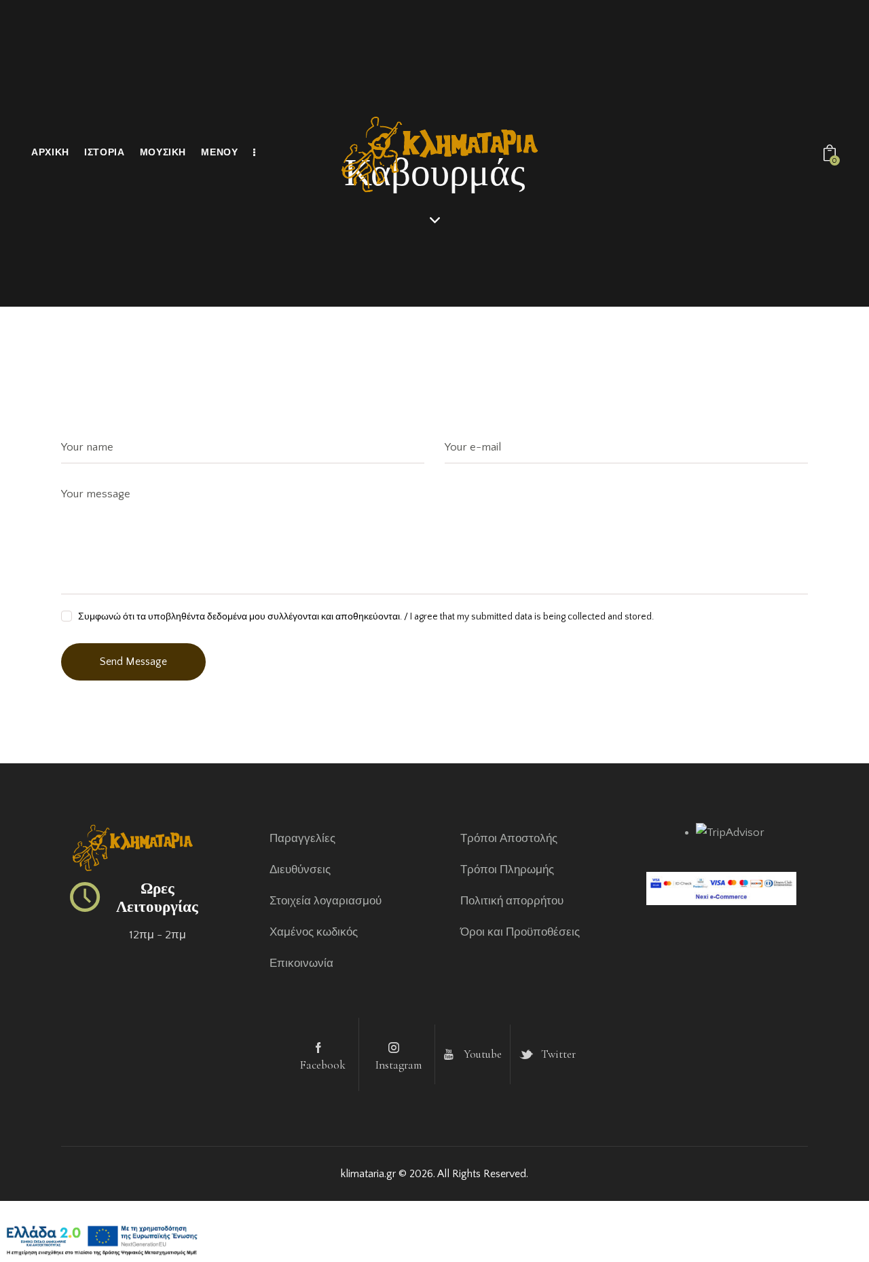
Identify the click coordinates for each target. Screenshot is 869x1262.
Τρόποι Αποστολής (508, 839)
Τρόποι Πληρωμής (507, 870)
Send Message (133, 661)
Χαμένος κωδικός (314, 932)
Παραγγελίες (302, 839)
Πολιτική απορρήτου (511, 901)
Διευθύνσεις (300, 870)
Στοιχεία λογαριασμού (326, 901)
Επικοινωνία (301, 963)
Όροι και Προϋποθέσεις (520, 932)
